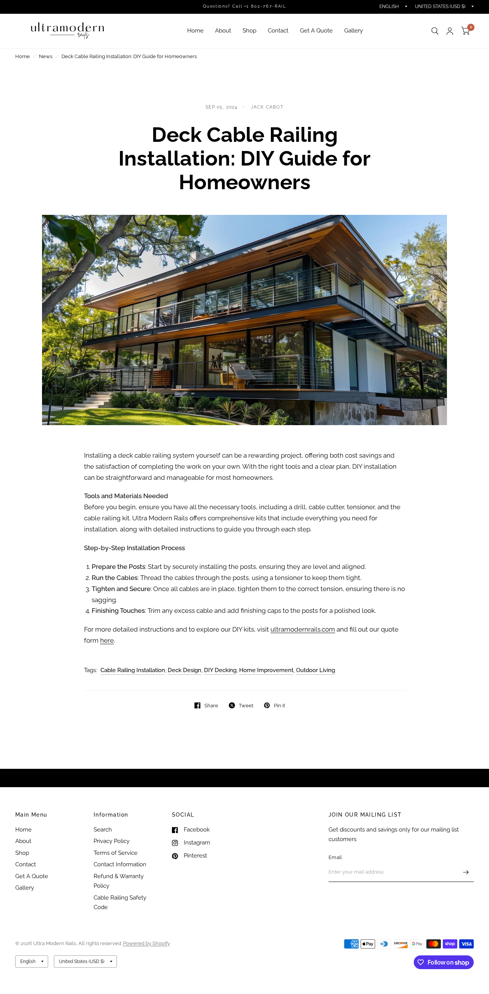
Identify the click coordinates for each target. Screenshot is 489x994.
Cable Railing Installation (132, 670)
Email (335, 857)
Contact (278, 30)
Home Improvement (266, 670)
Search (103, 829)
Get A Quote (316, 30)
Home (195, 30)
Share (211, 705)
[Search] (434, 31)
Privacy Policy (112, 841)
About (223, 30)
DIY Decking (220, 670)
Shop (249, 30)
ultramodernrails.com (302, 629)
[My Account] (449, 31)
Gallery (353, 30)
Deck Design (184, 670)
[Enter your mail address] (466, 872)
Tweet (246, 705)
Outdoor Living (315, 670)
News (45, 56)
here (107, 640)
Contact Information (120, 864)
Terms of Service (116, 852)
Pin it (279, 705)
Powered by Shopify (146, 943)
